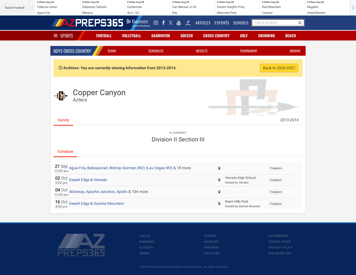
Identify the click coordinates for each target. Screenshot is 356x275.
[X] (171, 23)
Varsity (63, 120)
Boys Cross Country (72, 51)
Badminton (160, 35)
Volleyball (131, 35)
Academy (146, 247)
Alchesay (76, 191)
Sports (66, 35)
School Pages (280, 242)
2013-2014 (289, 120)
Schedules (155, 50)
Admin (144, 253)
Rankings (147, 242)
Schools (241, 23)
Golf (244, 35)
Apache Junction (100, 191)
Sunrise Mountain (109, 203)
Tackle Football (14, 7)
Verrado (100, 179)
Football (104, 35)
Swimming (266, 35)
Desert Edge (79, 179)
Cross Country (216, 35)
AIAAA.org (212, 253)
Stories (210, 236)
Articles (203, 23)
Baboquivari (97, 168)
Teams (112, 50)
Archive (295, 50)
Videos (144, 236)
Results (202, 50)
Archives (211, 242)
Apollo (121, 191)
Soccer (186, 35)
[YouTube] (179, 23)
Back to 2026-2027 (279, 68)
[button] (353, 7)
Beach (290, 35)
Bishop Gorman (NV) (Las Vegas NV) (140, 168)
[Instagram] (156, 23)
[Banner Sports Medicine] (138, 23)
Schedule (65, 151)
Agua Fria (77, 168)
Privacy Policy (281, 247)
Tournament (248, 50)
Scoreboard (278, 236)
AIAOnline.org (280, 253)
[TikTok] (188, 22)
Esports (222, 23)
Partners (211, 247)
